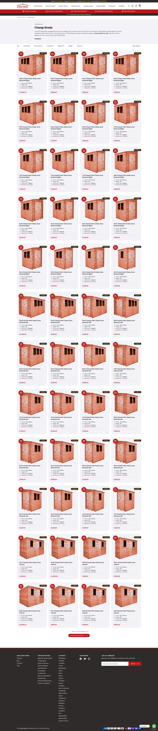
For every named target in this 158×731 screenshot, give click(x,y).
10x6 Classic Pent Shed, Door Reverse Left (30, 321)
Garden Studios (88, 6)
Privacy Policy (42, 678)
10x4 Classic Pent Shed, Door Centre (124, 563)
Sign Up (133, 663)
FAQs (18, 666)
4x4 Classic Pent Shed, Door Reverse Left (92, 515)
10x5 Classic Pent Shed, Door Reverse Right (61, 79)
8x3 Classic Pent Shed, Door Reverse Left (92, 370)
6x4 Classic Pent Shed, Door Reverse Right (61, 225)
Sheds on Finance (43, 663)
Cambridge (62, 691)
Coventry (61, 663)
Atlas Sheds (23, 5)
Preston (61, 678)
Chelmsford (62, 698)
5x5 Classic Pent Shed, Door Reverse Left (124, 467)
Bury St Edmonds (64, 688)
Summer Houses (50, 6)
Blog (18, 661)
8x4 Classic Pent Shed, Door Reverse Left (61, 370)
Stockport (62, 701)
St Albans (61, 686)
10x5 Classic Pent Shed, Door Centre (93, 563)
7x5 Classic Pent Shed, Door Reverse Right (29, 176)
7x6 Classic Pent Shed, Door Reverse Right (124, 128)
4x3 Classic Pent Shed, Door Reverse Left (124, 515)
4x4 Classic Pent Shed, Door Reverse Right (92, 273)
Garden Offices (63, 6)
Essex (60, 673)
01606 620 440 (86, 1)
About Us (19, 658)
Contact (19, 663)
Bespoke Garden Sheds (45, 658)
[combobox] (129, 6)
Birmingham (62, 658)
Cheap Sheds (42, 661)
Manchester (62, 668)
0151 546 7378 (72, 1)
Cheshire (61, 661)
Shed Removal (42, 668)
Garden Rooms (75, 6)
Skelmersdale (63, 718)
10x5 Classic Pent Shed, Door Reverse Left (61, 321)
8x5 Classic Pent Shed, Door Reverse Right (29, 128)
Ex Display (121, 6)
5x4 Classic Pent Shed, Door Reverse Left (29, 515)
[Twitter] (85, 659)
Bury (60, 713)
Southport (62, 708)
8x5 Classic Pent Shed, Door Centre (124, 612)
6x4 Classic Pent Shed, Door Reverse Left (61, 467)
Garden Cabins (100, 6)
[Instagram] (89, 659)
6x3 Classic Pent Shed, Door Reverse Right (92, 225)
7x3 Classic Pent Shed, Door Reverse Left (92, 418)
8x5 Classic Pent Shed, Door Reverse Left (29, 370)
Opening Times (59, 1)
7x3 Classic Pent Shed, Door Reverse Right (92, 176)
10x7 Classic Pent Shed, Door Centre (30, 563)
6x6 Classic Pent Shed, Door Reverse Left (124, 418)
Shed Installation (43, 666)
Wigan (61, 696)
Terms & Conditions (44, 683)
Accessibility (41, 671)
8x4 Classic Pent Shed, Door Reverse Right (61, 128)
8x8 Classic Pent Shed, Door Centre (29, 612)
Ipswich (61, 683)
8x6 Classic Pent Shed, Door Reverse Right (124, 79)
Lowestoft (62, 711)
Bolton (61, 676)
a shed (50, 31)
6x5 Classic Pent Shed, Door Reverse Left (29, 467)
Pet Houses (112, 6)
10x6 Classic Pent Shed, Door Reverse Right (30, 79)
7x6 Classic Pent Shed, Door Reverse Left (124, 370)
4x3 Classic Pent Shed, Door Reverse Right (124, 273)
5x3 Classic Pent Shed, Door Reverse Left (61, 515)
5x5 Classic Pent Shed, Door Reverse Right (124, 225)
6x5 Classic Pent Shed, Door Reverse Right (29, 225)
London (61, 666)
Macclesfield (62, 716)
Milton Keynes (63, 693)
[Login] (136, 6)
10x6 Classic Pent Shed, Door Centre (61, 563)
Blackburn (62, 703)
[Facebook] (81, 659)
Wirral (60, 671)
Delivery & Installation (44, 676)
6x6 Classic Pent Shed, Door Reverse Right (124, 176)
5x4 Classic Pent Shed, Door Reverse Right (29, 273)
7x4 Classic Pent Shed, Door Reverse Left (61, 418)
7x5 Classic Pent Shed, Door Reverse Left (29, 418)
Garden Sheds (38, 6)
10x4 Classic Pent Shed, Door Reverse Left (93, 321)
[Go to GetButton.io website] (154, 729)
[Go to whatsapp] (154, 726)
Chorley (61, 706)
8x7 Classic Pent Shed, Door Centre (61, 612)
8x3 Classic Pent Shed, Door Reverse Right (92, 128)
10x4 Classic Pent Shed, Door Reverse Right (93, 79)
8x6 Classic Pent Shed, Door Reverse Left (124, 321)
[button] (140, 6)
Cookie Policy (42, 673)
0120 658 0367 (103, 1)
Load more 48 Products (77, 635)
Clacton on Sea (63, 721)
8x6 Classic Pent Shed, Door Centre (92, 612)
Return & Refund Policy (45, 681)
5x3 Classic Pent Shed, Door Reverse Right (61, 273)
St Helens (61, 681)
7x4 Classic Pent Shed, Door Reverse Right (61, 176)
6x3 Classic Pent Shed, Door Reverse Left (92, 467)
